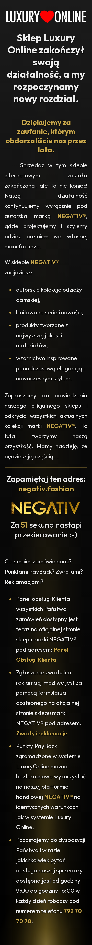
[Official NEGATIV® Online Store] (46, 513)
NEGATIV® (71, 216)
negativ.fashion (46, 488)
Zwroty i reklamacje (41, 733)
